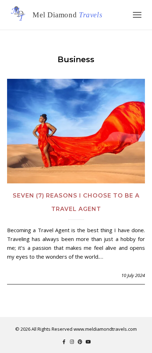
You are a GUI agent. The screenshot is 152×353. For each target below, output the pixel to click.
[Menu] (137, 15)
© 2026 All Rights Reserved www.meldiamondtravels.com (76, 329)
